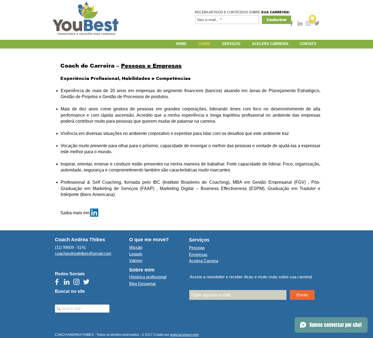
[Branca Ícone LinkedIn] (67, 282)
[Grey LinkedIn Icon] (300, 23)
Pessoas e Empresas (151, 66)
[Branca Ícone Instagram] (76, 282)
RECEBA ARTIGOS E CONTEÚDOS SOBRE (228, 12)
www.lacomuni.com (184, 335)
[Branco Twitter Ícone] (86, 282)
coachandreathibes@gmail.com (83, 253)
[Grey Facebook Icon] (291, 23)
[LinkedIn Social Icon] (94, 213)
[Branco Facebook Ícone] (57, 282)
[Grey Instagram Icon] (308, 23)
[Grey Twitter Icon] (316, 23)
